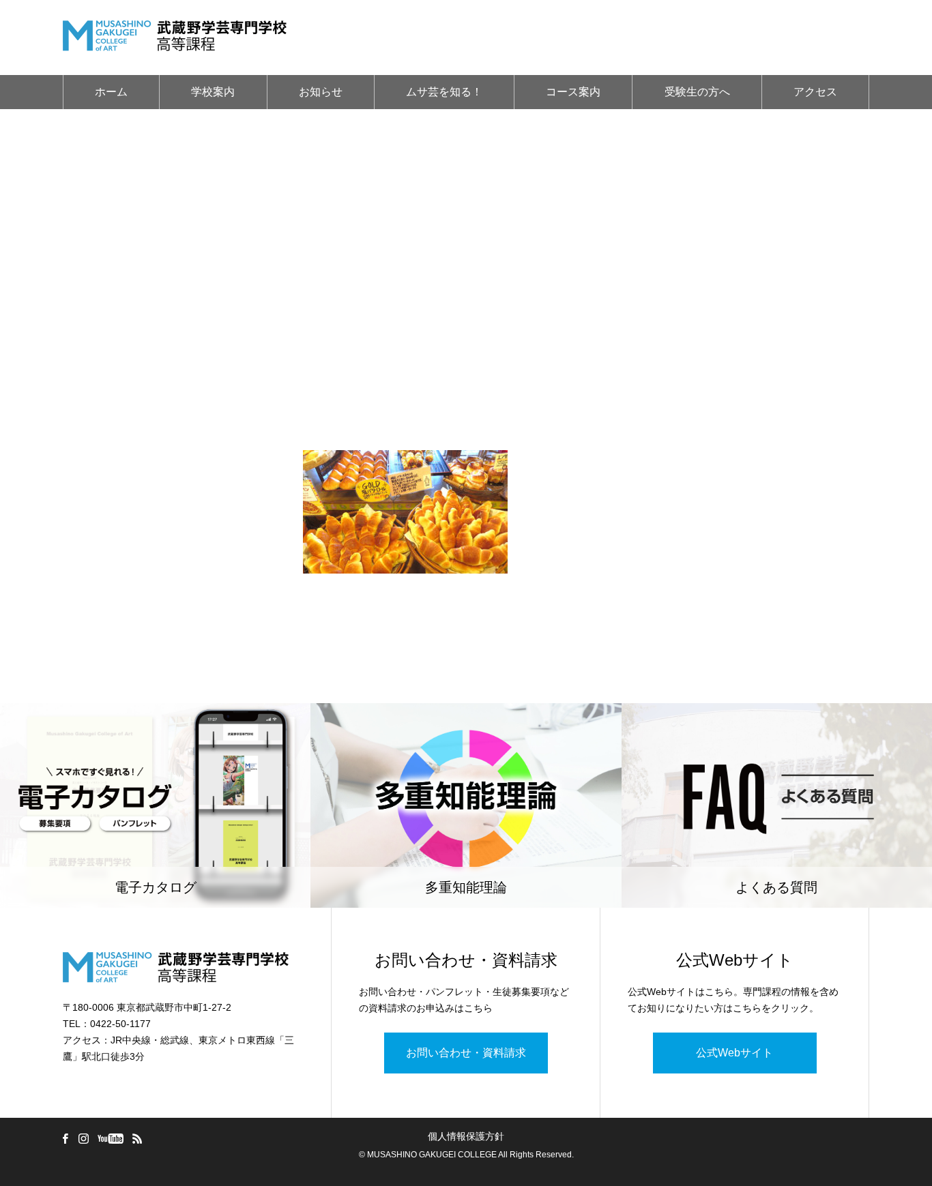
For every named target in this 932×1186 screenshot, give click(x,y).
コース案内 (573, 92)
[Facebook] (65, 1138)
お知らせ (321, 92)
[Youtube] (110, 1138)
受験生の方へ (697, 92)
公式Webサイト (734, 1052)
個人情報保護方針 (466, 1136)
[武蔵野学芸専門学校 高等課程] (175, 37)
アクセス (815, 92)
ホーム (111, 92)
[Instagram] (83, 1138)
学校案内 (213, 92)
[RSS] (137, 1138)
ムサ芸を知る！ (444, 92)
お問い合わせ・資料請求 (466, 1052)
